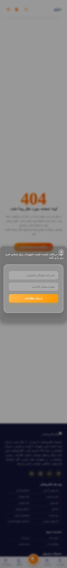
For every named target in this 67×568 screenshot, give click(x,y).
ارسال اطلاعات (33, 298)
